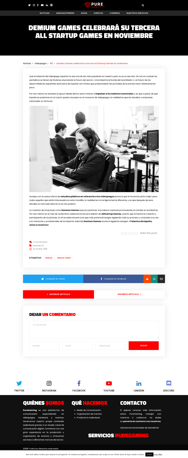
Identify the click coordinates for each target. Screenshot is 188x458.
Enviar (143, 345)
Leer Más (158, 454)
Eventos (98, 13)
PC (42, 245)
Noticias (44, 13)
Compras (115, 13)
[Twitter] (30, 5)
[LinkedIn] (48, 5)
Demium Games (64, 258)
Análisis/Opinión (65, 13)
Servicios (118, 435)
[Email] (161, 279)
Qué (89, 402)
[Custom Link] (51, 5)
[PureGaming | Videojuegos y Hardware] (94, 5)
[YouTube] (43, 5)
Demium (48, 258)
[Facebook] (39, 5)
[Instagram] (35, 5)
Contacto (133, 402)
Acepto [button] (149, 454)
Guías (84, 13)
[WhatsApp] (154, 279)
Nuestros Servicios (137, 13)
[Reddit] (147, 279)
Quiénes (43, 402)
